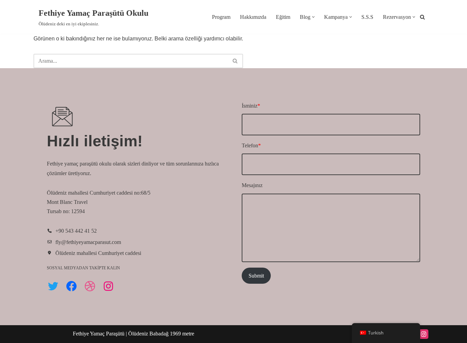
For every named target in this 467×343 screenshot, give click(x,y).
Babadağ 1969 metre (171, 333)
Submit (256, 276)
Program (221, 17)
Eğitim (283, 17)
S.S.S (367, 17)
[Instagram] (108, 286)
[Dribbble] (90, 286)
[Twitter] (53, 286)
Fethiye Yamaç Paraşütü (99, 333)
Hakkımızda (253, 17)
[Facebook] (71, 286)
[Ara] (422, 17)
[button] (313, 17)
